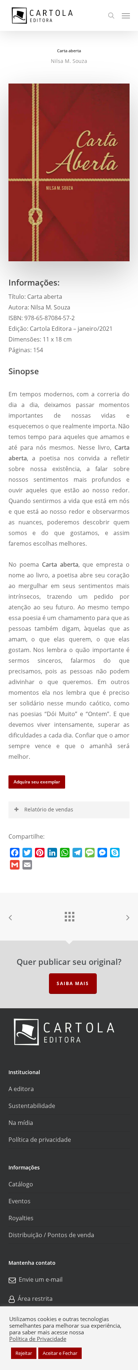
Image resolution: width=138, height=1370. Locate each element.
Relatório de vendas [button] (48, 809)
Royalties (20, 1218)
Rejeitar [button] (23, 1353)
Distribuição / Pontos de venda (51, 1235)
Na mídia (20, 1123)
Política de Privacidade (37, 1338)
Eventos (19, 1201)
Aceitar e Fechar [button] (60, 1353)
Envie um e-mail (41, 1280)
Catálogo (20, 1184)
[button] (126, 15)
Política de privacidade (39, 1140)
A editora (21, 1089)
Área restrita (35, 1299)
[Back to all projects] (69, 914)
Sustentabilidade (31, 1106)
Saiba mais (73, 983)
